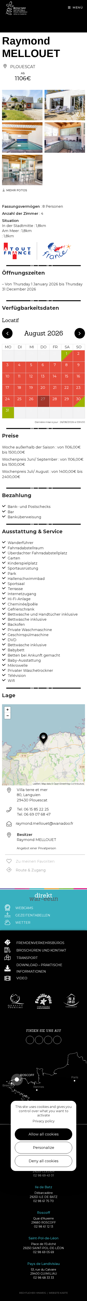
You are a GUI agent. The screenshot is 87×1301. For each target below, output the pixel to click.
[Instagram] (39, 1040)
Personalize (43, 1147)
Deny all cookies (43, 1161)
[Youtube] (48, 1040)
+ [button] (7, 709)
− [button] (7, 715)
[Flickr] (57, 1040)
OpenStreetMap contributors (69, 783)
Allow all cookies (44, 1134)
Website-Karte (58, 1292)
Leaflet (36, 783)
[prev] (7, 333)
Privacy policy (44, 1121)
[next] (79, 333)
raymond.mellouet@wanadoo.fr (44, 823)
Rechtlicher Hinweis (32, 1292)
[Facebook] (30, 1040)
